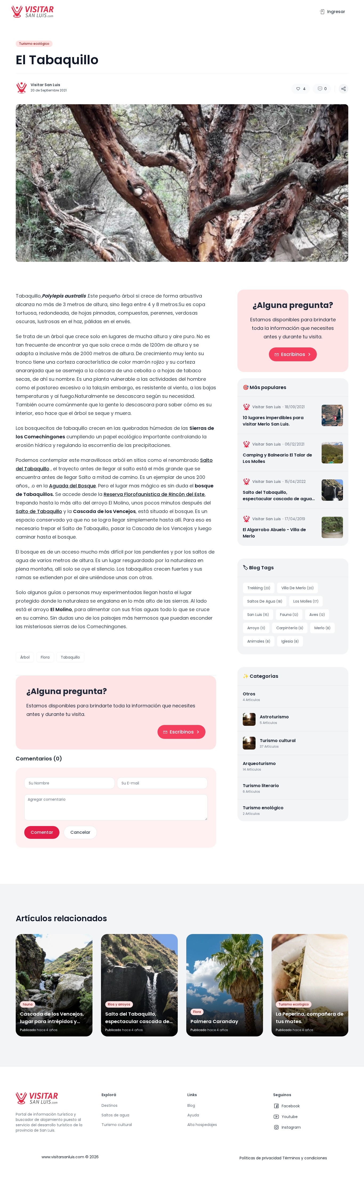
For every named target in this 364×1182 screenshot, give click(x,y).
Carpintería (289, 628)
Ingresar (335, 12)
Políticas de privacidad (260, 1158)
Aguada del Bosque (72, 485)
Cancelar (80, 832)
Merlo (322, 628)
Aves (317, 614)
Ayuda (193, 1115)
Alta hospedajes (202, 1124)
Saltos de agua (115, 1115)
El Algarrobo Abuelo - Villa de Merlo (274, 533)
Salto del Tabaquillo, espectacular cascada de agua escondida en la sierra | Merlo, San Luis (280, 495)
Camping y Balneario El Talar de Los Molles (277, 458)
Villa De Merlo (297, 588)
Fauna (289, 614)
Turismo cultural (117, 1124)
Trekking (258, 588)
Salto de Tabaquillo (39, 511)
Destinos (110, 1105)
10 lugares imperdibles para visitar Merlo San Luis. (273, 421)
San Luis (258, 614)
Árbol (25, 657)
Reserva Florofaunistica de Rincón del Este (154, 494)
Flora (45, 657)
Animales (258, 641)
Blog (191, 1105)
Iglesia (290, 641)
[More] (343, 89)
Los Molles (305, 601)
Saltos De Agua (264, 601)
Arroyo (256, 628)
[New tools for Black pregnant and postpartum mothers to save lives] (332, 415)
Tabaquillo (70, 657)
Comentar (42, 832)
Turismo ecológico (34, 43)
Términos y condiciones (304, 1158)
